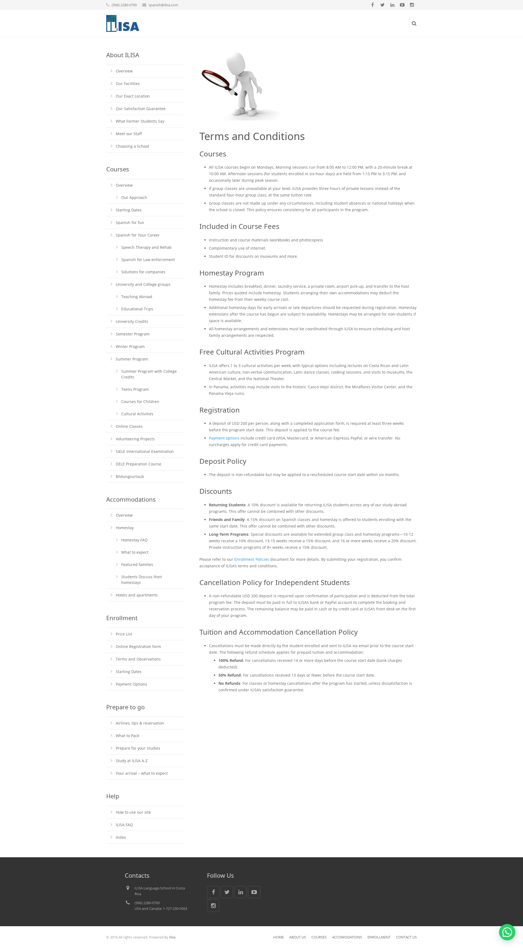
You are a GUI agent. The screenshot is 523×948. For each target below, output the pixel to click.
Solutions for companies (143, 271)
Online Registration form (138, 646)
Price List (124, 634)
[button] (507, 932)
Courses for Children (140, 401)
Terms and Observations (138, 659)
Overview (124, 71)
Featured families (137, 564)
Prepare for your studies (138, 748)
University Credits (132, 321)
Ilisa (172, 937)
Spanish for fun (130, 222)
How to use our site (133, 812)
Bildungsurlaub (130, 476)
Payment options (224, 438)
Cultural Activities (137, 413)
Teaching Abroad (136, 296)
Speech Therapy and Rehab (146, 247)
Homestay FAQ (134, 540)
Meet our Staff (129, 133)
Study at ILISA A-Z (132, 760)
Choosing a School (132, 146)
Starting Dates (129, 210)
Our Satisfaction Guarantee (141, 108)
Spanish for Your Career (138, 235)
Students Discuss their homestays (141, 579)
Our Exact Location (133, 96)
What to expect (134, 552)
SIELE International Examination (145, 451)
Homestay (125, 527)
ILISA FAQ (124, 824)
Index (121, 837)
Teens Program (135, 389)
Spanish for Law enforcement (148, 259)
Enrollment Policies (251, 559)
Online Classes (129, 426)
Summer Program (132, 359)
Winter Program (130, 346)
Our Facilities (128, 83)
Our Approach (134, 197)
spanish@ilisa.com (163, 4)
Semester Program (133, 334)
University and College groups (143, 284)
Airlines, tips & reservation (140, 723)
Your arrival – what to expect (142, 773)
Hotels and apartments (137, 595)
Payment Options (131, 684)
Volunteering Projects (135, 438)
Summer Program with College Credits (149, 374)
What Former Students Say (140, 121)
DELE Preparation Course (138, 464)
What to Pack (127, 735)
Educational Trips (137, 308)
